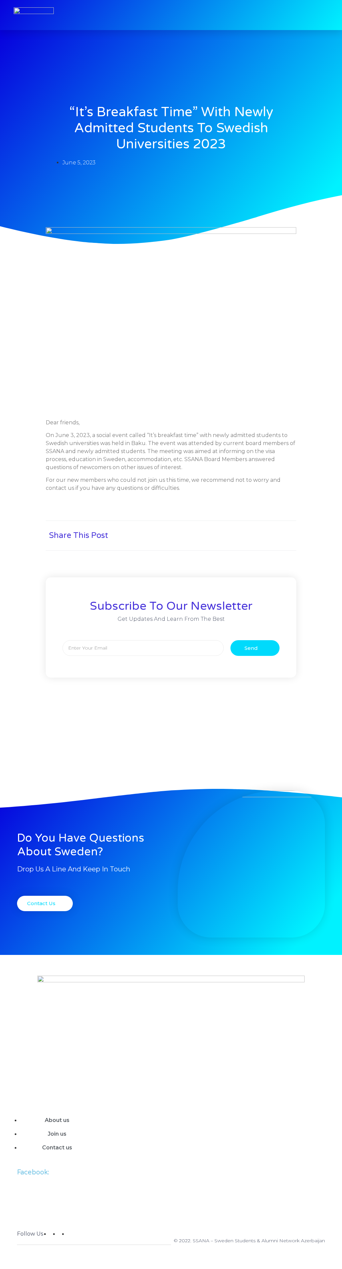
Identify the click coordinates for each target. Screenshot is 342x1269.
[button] (262, 532)
